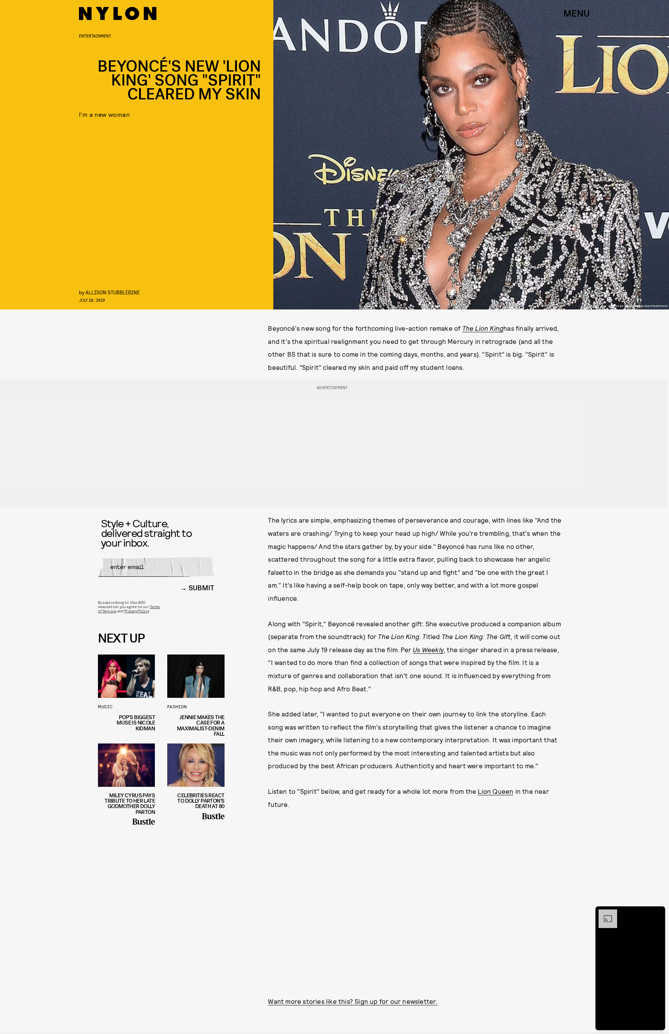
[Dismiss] (656, 913)
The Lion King (483, 328)
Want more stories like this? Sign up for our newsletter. (352, 1001)
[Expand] (604, 913)
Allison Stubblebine (113, 292)
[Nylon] (117, 13)
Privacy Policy (136, 610)
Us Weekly (428, 649)
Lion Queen (495, 791)
